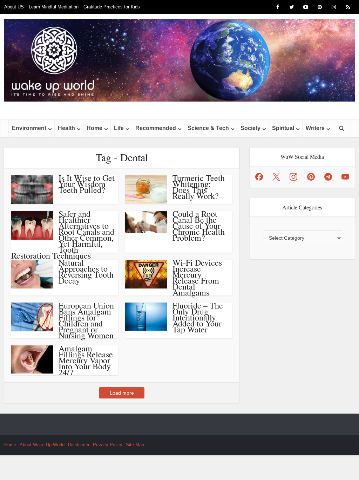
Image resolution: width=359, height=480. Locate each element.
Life (119, 128)
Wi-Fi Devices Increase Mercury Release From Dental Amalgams (197, 277)
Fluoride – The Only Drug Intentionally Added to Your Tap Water (197, 317)
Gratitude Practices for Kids (111, 6)
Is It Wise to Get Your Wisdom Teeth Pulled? (87, 183)
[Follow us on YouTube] (345, 177)
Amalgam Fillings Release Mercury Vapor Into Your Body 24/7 (86, 360)
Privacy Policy (107, 444)
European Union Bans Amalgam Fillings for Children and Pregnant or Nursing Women (86, 320)
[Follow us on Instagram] (293, 177)
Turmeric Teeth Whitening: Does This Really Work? (198, 186)
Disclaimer (78, 444)
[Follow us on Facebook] (259, 177)
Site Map (135, 444)
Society (250, 128)
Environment (29, 128)
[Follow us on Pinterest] (311, 177)
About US (14, 6)
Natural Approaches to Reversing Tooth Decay (86, 271)
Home (94, 128)
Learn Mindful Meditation (54, 6)
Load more (122, 393)
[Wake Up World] (179, 60)
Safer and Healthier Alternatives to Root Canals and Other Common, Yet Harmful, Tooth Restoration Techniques (62, 234)
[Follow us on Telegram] (328, 177)
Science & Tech (208, 128)
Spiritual (283, 128)
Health (66, 128)
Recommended (155, 128)
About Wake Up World (42, 444)
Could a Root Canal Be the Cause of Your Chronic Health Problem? (198, 225)
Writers (315, 128)
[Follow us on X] (276, 177)
